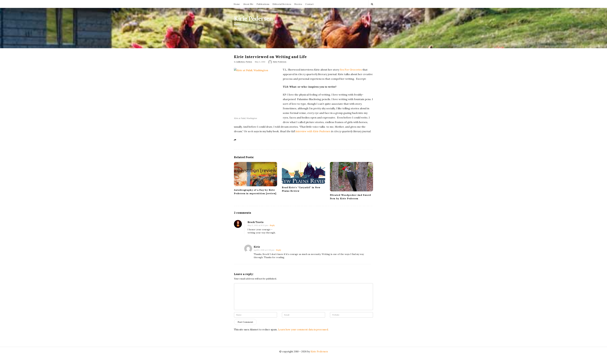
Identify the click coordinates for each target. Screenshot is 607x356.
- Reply (271, 225)
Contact (309, 4)
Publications (263, 4)
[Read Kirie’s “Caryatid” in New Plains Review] (303, 173)
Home (237, 4)
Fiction (249, 62)
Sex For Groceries (351, 69)
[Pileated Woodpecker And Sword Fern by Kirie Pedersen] (351, 176)
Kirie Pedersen (253, 18)
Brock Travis (256, 222)
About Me (248, 4)
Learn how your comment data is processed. (303, 329)
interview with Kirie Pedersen (312, 131)
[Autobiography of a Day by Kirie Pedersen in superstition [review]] (255, 174)
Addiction (240, 62)
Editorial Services (282, 4)
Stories (298, 4)
